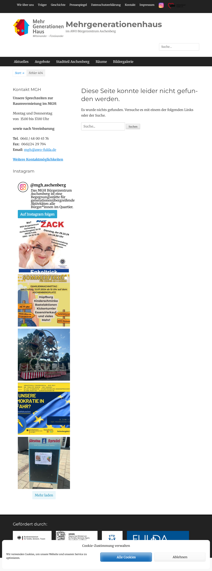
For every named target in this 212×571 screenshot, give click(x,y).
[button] (44, 246)
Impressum (147, 5)
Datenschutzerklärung (106, 5)
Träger (42, 5)
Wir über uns (25, 5)
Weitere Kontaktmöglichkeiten (38, 159)
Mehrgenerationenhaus (114, 24)
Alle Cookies (126, 557)
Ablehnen (180, 557)
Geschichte (58, 5)
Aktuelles (21, 62)
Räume (101, 62)
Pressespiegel (78, 5)
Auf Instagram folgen (37, 214)
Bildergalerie (123, 62)
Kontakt (130, 5)
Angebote (42, 62)
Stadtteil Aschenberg (72, 62)
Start (19, 73)
